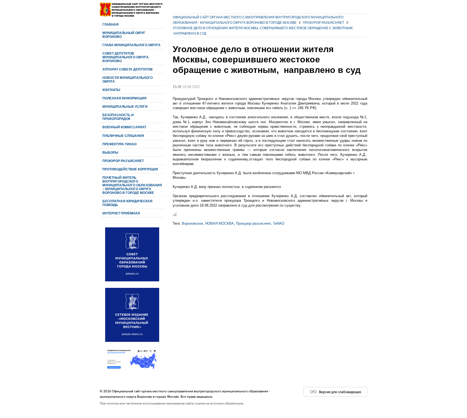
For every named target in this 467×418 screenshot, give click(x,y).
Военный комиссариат (124, 127)
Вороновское (192, 223)
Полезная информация (124, 98)
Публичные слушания (123, 135)
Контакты (111, 90)
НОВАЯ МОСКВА (219, 223)
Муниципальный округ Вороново (123, 34)
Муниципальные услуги (125, 106)
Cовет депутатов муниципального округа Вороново (125, 57)
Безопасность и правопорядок (118, 116)
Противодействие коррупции (130, 169)
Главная (110, 24)
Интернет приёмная (121, 213)
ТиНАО (278, 223)
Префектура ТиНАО (119, 144)
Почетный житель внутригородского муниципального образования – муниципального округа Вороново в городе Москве (132, 185)
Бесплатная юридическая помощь (127, 203)
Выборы (110, 152)
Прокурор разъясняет (123, 161)
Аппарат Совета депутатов (127, 69)
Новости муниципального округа (127, 79)
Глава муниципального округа (131, 45)
